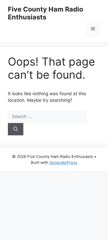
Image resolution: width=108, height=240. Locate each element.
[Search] (15, 129)
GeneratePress (63, 162)
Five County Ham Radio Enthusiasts (45, 13)
